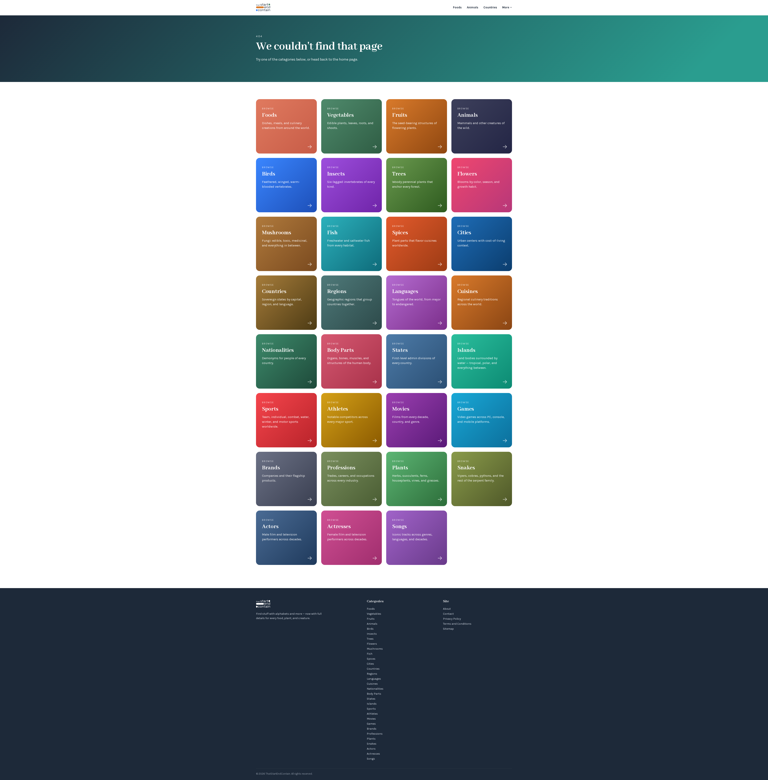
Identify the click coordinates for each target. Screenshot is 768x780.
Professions (375, 733)
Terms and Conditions (457, 623)
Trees (370, 638)
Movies (371, 718)
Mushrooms (375, 648)
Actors (371, 748)
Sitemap (448, 628)
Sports (371, 708)
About (447, 608)
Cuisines (372, 683)
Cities (370, 663)
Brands (371, 728)
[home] (263, 7)
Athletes (372, 713)
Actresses (373, 753)
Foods (457, 7)
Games (371, 723)
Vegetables (374, 613)
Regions (372, 673)
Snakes (371, 743)
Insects (372, 633)
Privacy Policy (452, 618)
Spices (371, 658)
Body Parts (374, 693)
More (505, 7)
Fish (369, 653)
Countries (490, 7)
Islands (372, 703)
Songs (371, 758)
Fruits (371, 618)
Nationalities (375, 688)
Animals (472, 7)
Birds (370, 628)
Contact (448, 613)
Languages (374, 678)
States (371, 698)
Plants (371, 738)
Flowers (372, 643)
